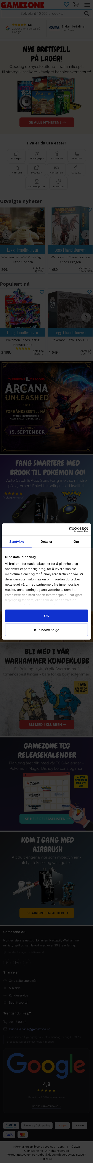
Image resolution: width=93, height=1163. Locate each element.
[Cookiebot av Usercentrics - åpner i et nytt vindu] (69, 529)
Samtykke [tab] (16, 541)
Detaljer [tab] (47, 541)
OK (46, 615)
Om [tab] (76, 541)
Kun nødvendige (46, 630)
